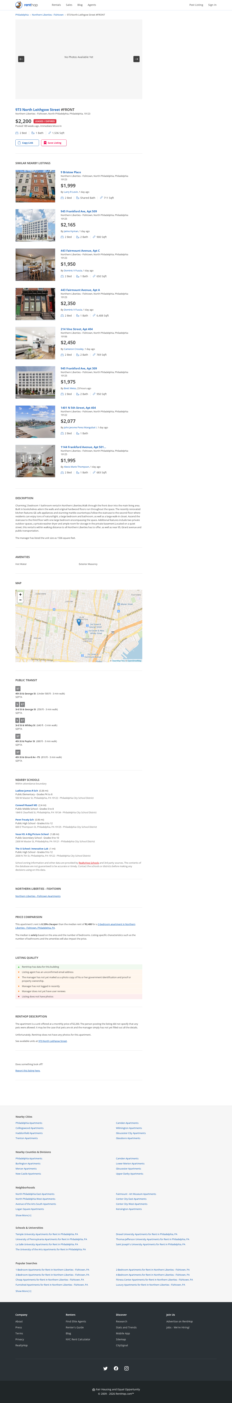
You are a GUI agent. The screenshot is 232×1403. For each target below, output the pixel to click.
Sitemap (121, 1339)
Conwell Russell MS (26, 805)
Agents (92, 5)
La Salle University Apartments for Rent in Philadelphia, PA (47, 1244)
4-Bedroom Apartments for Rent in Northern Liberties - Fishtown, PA (153, 1274)
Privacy (19, 1339)
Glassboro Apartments (128, 1138)
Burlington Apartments (28, 1163)
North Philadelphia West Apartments (35, 1198)
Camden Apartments (127, 1123)
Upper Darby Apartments (129, 1173)
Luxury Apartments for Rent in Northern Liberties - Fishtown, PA (150, 1284)
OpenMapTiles (118, 660)
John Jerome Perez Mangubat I (80, 427)
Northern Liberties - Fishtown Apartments (38, 896)
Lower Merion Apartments (130, 1163)
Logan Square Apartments (30, 1209)
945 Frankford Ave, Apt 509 (79, 211)
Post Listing (196, 5)
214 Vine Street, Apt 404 (77, 329)
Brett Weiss (70, 388)
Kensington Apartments (129, 1209)
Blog (80, 5)
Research (121, 1321)
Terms (19, 1333)
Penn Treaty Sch (24, 819)
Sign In (212, 5)
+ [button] (20, 594)
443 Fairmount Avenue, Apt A (80, 290)
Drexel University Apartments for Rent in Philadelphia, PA (146, 1234)
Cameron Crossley (74, 349)
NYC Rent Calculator (78, 1339)
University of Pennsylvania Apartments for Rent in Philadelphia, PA (51, 1239)
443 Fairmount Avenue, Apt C (80, 250)
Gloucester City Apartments (131, 1133)
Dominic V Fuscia (73, 270)
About (19, 1321)
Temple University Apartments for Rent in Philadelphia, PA (47, 1234)
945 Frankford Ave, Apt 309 (79, 368)
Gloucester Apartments (128, 1168)
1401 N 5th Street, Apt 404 (78, 407)
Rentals (56, 5)
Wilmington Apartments (129, 1128)
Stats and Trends (126, 1327)
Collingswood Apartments (30, 1128)
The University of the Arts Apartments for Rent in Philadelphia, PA (51, 1249)
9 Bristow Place (71, 172)
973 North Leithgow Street (38, 109)
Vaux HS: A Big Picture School (32, 834)
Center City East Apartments (131, 1198)
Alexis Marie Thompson (76, 466)
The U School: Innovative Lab (31, 848)
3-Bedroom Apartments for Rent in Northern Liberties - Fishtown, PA (52, 1274)
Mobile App (123, 1333)
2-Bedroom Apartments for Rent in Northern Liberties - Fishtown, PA (153, 1269)
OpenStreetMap (134, 660)
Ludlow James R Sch (26, 790)
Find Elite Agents (76, 1321)
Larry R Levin (71, 191)
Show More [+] (23, 1215)
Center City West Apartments (131, 1204)
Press (18, 1327)
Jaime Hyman (71, 231)
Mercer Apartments (26, 1168)
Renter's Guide (75, 1327)
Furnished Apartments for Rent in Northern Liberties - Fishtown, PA (52, 1284)
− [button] (20, 600)
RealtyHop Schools (89, 862)
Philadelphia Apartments (29, 1123)
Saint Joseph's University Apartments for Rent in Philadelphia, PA (150, 1244)
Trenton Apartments (27, 1138)
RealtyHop (21, 1345)
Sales (69, 5)
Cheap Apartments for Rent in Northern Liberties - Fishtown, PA (50, 1279)
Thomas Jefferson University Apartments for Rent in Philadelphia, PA (152, 1239)
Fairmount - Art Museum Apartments (136, 1194)
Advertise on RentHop (179, 1321)
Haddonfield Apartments (29, 1133)
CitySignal (122, 1345)
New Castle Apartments (28, 1173)
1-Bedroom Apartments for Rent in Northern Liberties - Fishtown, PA (52, 1269)
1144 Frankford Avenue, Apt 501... (83, 447)
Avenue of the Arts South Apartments (36, 1204)
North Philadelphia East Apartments (35, 1194)
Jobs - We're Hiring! (178, 1327)
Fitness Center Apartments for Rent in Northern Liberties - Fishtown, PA (154, 1279)
